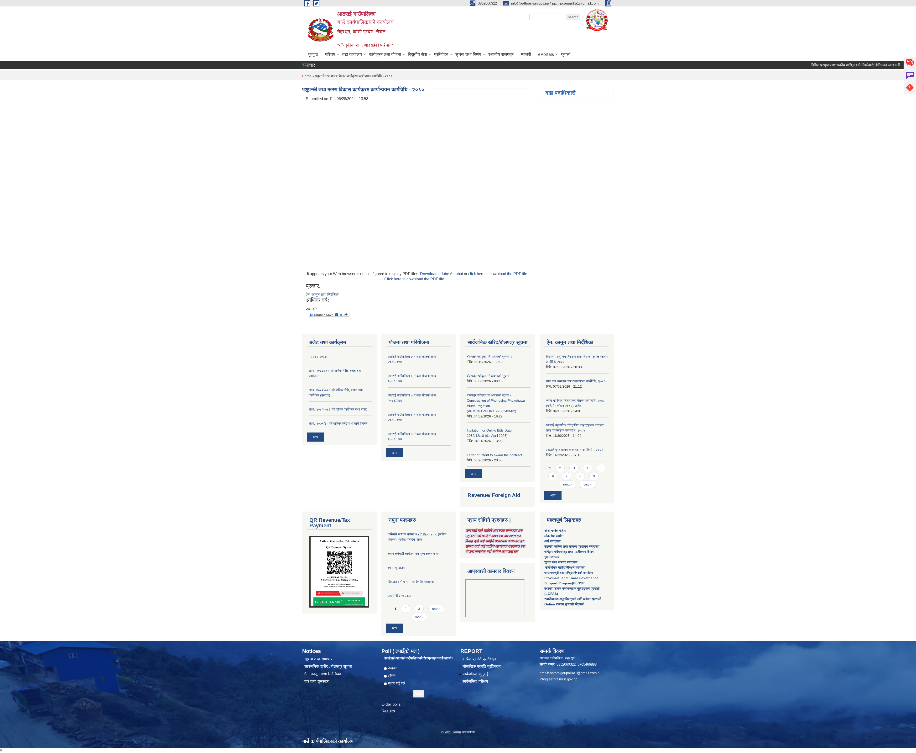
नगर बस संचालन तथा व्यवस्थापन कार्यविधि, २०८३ (576, 381)
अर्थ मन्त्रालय (552, 541)
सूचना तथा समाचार (318, 659)
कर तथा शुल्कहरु (316, 681)
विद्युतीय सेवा (417, 54)
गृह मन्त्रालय (551, 557)
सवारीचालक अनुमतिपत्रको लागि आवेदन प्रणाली (572, 599)
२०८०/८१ (313, 309)
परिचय (330, 54)
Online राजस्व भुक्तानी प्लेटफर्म (563, 604)
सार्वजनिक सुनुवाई (475, 674)
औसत (391, 675)
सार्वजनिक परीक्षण (475, 681)
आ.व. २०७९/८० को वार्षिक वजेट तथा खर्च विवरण (338, 423)
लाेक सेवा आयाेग (553, 536)
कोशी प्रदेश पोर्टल (555, 531)
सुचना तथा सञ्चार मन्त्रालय (561, 562)
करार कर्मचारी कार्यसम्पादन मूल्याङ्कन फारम (413, 553)
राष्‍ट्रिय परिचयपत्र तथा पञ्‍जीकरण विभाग (568, 552)
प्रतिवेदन (441, 54)
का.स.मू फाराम (396, 568)
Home (306, 76)
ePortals (546, 54)
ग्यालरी (526, 54)
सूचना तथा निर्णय (468, 54)
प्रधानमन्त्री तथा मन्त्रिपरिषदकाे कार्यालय (568, 573)
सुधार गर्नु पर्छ (396, 683)
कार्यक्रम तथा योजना (385, 54)
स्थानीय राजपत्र (501, 54)
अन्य (315, 437)
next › (567, 484)
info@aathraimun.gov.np (558, 679)
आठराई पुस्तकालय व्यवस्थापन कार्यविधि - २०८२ (574, 450)
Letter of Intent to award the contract (494, 455)
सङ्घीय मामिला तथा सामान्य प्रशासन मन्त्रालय (571, 546)
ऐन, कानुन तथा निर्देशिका (322, 295)
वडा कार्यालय (352, 54)
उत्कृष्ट (392, 668)
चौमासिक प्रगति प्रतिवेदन (482, 666)
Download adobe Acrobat (442, 274)
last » (587, 484)
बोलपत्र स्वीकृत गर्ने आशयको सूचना (488, 376)
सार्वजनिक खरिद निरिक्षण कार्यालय (564, 567)
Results (388, 711)
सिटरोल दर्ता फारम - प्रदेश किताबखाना (411, 582)
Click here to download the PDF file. (414, 279)
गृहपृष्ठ (313, 54)
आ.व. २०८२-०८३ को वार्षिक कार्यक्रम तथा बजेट (338, 409)
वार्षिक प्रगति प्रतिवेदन (479, 659)
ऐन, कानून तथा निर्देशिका (322, 674)
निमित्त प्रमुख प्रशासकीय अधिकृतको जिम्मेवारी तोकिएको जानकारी (832, 65)
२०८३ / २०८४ (318, 356)
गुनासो (565, 54)
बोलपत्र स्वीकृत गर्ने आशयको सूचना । (489, 356)
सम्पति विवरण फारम (399, 596)
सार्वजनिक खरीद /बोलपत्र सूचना (328, 666)
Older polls (391, 704)
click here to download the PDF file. (498, 274)
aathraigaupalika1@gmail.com (573, 673)
